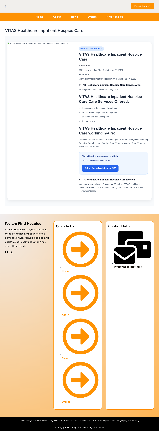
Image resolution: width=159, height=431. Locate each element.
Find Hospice (114, 16)
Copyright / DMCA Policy (127, 420)
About (57, 16)
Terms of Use (92, 420)
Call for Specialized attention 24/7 (100, 168)
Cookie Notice (79, 420)
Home (39, 16)
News (74, 16)
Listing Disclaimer (107, 420)
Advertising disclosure (53, 420)
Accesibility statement (31, 420)
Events (92, 16)
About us (68, 420)
